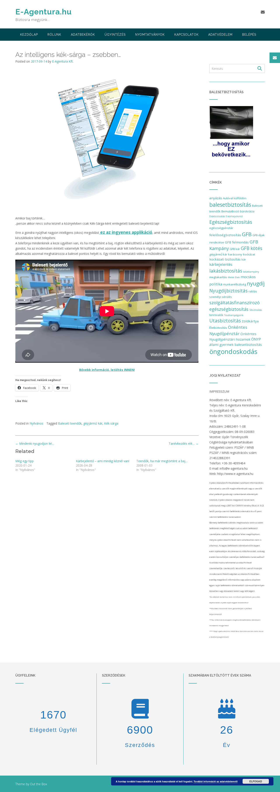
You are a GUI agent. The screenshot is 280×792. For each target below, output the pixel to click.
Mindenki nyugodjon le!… (34, 443)
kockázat (249, 254)
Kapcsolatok (186, 34)
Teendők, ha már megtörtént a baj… (162, 461)
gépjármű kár (92, 423)
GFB (247, 234)
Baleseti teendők (70, 423)
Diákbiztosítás (217, 216)
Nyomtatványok (150, 34)
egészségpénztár (221, 228)
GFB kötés (251, 248)
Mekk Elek (234, 277)
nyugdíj (256, 283)
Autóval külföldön (234, 198)
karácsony (235, 254)
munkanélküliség (234, 284)
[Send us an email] (263, 12)
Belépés (249, 34)
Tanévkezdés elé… (184, 443)
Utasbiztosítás (225, 321)
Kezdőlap (29, 34)
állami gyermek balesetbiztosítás (235, 344)
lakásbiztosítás (225, 270)
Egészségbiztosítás (230, 222)
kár (244, 259)
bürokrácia (247, 211)
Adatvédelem (220, 34)
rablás (252, 291)
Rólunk (54, 34)
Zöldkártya (250, 321)
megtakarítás (218, 277)
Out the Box (38, 784)
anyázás (215, 198)
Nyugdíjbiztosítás (228, 291)
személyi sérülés (220, 297)
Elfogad (255, 781)
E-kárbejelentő (234, 216)
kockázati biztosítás (225, 259)
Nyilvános (36, 423)
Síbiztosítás (255, 309)
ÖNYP (256, 339)
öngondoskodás (233, 351)
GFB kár (235, 249)
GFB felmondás (237, 242)
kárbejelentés (220, 264)
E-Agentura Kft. (63, 61)
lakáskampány (251, 271)
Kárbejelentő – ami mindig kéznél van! (102, 461)
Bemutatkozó (230, 211)
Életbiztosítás (218, 328)
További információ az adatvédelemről (216, 781)
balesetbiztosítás (230, 204)
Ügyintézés (115, 34)
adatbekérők (83, 34)
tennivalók (216, 315)
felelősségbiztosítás (225, 235)
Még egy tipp (24, 461)
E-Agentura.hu (43, 11)
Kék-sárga (111, 423)
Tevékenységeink (233, 315)
